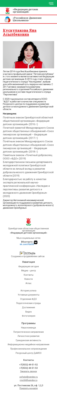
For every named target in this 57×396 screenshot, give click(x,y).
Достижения (28, 307)
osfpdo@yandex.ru (28, 377)
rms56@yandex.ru (28, 380)
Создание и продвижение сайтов (28, 256)
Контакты (28, 275)
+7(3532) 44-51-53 (28, 368)
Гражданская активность (28, 340)
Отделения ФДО (28, 299)
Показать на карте (28, 388)
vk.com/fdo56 (27, 244)
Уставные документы (28, 295)
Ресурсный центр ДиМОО (28, 353)
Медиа (28, 270)
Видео (28, 311)
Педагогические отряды (28, 303)
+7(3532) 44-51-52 (28, 364)
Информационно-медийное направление (28, 344)
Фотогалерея (28, 316)
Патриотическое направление (28, 332)
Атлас (28, 283)
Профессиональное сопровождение (28, 349)
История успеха (28, 290)
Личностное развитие (28, 336)
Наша (28, 327)
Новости (28, 279)
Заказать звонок (28, 371)
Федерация (28, 266)
